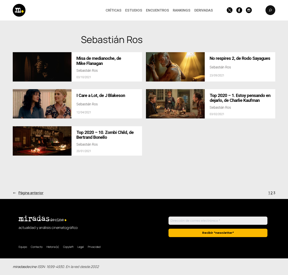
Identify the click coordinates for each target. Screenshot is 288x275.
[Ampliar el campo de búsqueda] (270, 10)
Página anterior (28, 192)
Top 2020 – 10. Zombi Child (105, 135)
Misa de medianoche (98, 61)
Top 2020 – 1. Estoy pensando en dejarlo (240, 98)
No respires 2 (240, 58)
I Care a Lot (100, 95)
